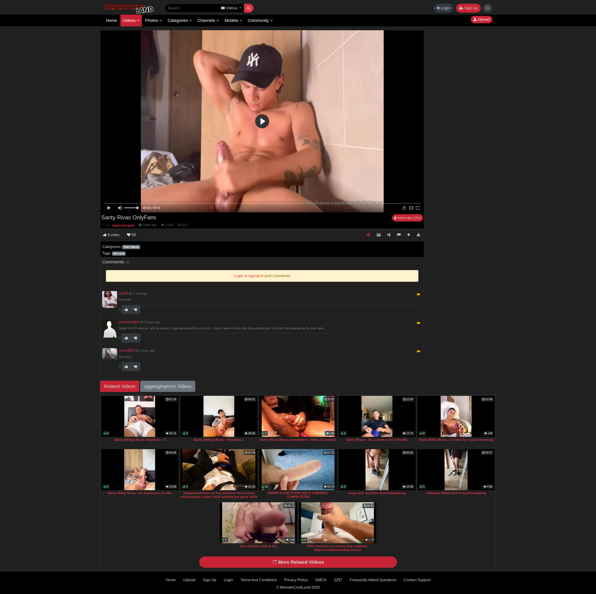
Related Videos (119, 386)
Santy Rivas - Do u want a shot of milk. (377, 439)
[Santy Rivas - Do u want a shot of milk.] (377, 416)
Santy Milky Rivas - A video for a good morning (456, 439)
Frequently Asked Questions (373, 580)
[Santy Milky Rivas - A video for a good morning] (456, 416)
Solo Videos (131, 247)
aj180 (123, 293)
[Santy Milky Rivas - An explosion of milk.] (140, 469)
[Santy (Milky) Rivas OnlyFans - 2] (140, 416)
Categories (178, 20)
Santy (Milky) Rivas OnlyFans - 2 (140, 439)
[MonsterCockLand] (128, 8)
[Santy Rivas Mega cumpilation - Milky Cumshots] (298, 416)
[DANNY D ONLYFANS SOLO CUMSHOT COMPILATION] (298, 469)
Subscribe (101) (408, 218)
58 (133, 235)
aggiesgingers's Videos (167, 386)
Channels (206, 20)
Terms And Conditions (258, 580)
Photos (152, 20)
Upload (483, 19)
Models (232, 20)
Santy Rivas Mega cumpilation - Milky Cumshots (298, 439)
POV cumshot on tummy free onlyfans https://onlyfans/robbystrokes (337, 548)
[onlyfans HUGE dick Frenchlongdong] (456, 469)
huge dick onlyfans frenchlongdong (377, 493)
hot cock (119, 253)
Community (259, 20)
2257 (338, 580)
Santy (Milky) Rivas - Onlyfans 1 (218, 439)
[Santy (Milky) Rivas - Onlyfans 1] (219, 416)
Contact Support (417, 580)
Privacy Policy (296, 580)
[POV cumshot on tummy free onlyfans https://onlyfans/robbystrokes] (337, 522)
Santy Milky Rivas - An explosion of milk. (140, 493)
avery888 (126, 350)
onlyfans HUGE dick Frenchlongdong (456, 493)
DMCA (320, 580)
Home (111, 20)
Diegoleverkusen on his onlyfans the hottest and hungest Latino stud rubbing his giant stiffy (218, 495)
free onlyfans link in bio (258, 546)
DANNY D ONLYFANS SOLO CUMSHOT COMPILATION (298, 495)
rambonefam (129, 322)
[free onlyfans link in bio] (258, 522)
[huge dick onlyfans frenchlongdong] (377, 469)
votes (113, 235)
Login (445, 8)
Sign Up (470, 8)
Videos (130, 20)
